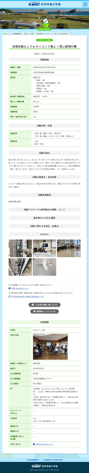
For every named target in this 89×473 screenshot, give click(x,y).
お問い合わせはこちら (20, 288)
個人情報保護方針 (33, 460)
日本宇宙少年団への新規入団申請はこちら (27, 297)
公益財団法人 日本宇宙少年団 (53, 460)
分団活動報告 (16, 34)
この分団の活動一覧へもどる (46, 305)
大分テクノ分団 (29, 34)
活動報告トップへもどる (45, 311)
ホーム (8, 34)
